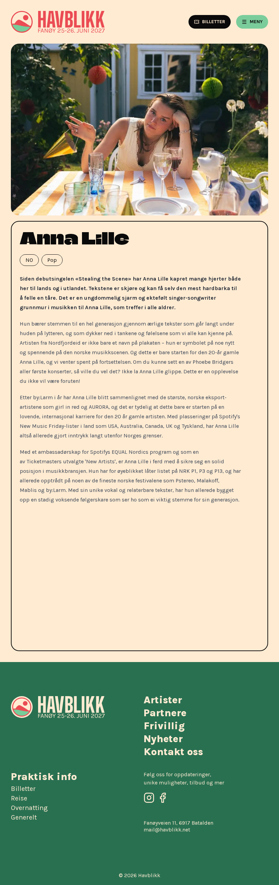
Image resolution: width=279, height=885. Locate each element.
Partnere (165, 713)
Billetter (23, 788)
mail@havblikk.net (167, 829)
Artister (163, 700)
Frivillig (164, 726)
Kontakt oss (173, 752)
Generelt (24, 817)
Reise (19, 798)
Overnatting (29, 808)
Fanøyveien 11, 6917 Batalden (178, 823)
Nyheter (163, 739)
